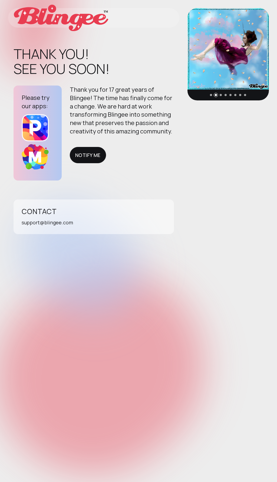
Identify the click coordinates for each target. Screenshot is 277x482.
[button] (211, 95)
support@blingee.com (47, 222)
